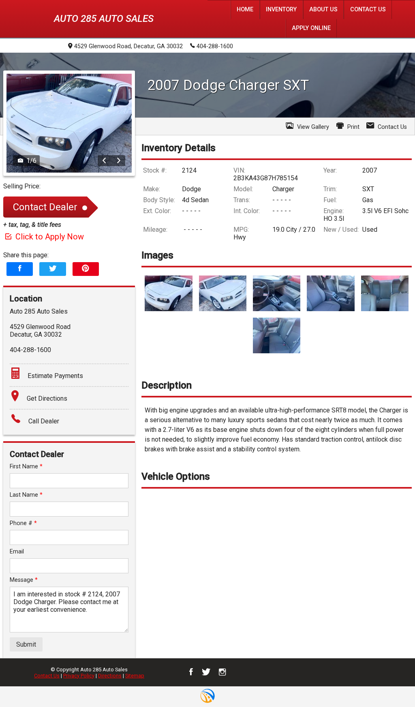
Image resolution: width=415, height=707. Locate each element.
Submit (26, 644)
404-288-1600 (215, 46)
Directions (110, 676)
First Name (26, 466)
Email (17, 551)
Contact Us (47, 676)
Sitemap (134, 676)
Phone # (23, 523)
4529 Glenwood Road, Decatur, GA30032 (128, 46)
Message (24, 580)
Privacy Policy (78, 676)
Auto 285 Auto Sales (104, 18)
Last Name (26, 494)
